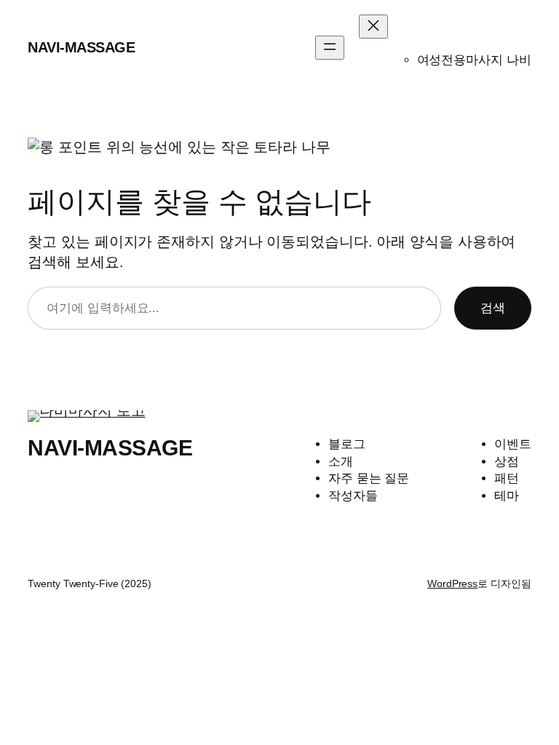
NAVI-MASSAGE (81, 47)
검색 (492, 308)
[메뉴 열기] (329, 48)
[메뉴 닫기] (373, 27)
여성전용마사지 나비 (474, 60)
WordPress (452, 583)
